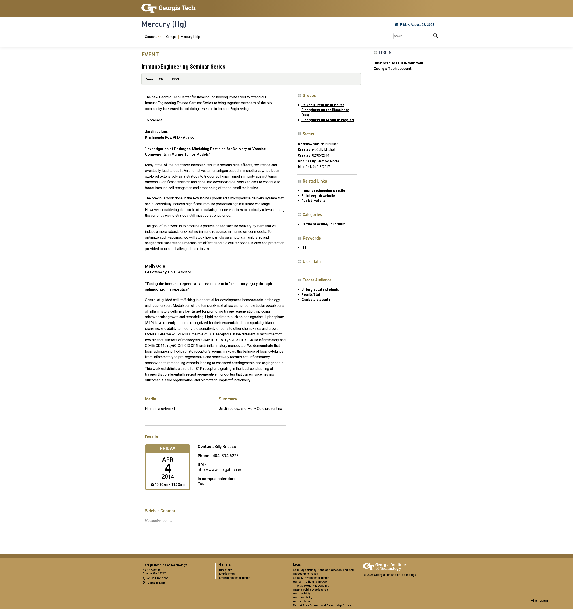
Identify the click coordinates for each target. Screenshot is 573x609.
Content (151, 37)
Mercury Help (190, 37)
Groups (171, 37)
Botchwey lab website (318, 196)
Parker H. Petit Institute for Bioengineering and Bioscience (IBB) (325, 110)
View (149, 79)
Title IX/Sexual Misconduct (311, 585)
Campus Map (156, 582)
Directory (225, 570)
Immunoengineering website (323, 190)
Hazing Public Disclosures (310, 589)
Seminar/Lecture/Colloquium (323, 224)
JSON (175, 79)
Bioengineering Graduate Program (327, 120)
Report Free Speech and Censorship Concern (323, 605)
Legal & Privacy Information (311, 577)
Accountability (302, 597)
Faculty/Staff (311, 294)
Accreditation (302, 601)
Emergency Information (234, 577)
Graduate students (315, 300)
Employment (227, 573)
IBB (303, 248)
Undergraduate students (320, 289)
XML (162, 79)
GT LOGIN (541, 600)
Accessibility (301, 593)
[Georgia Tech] (175, 8)
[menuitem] (171, 37)
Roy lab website (313, 201)
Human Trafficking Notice (310, 581)
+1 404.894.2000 (157, 578)
